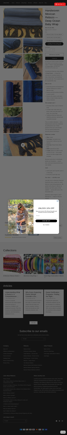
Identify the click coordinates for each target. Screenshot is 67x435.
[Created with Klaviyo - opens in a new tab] (33, 234)
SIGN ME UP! (46, 220)
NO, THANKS (46, 224)
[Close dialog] (57, 201)
